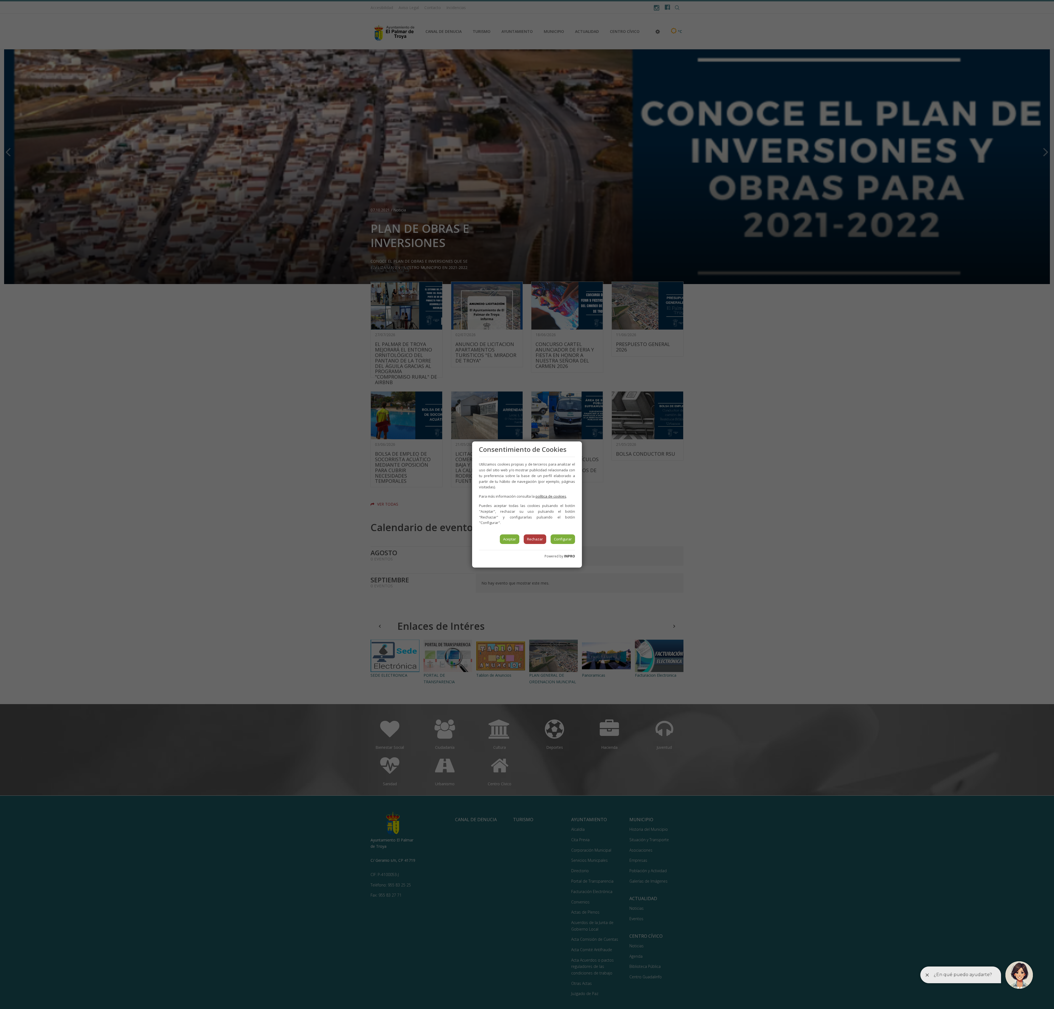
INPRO (569, 556)
